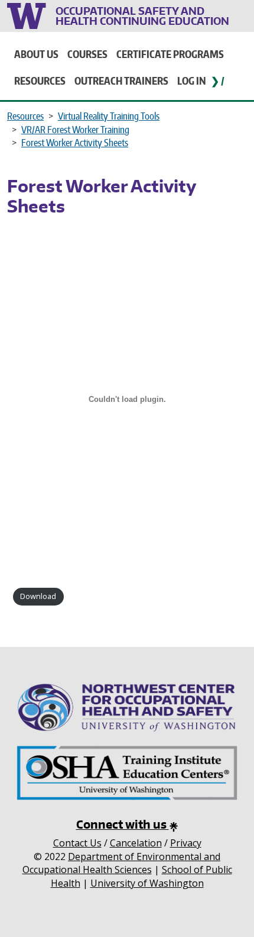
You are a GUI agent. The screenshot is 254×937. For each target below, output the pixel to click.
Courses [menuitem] (87, 53)
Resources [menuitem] (40, 80)
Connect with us (122, 824)
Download (38, 596)
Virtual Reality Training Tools (108, 116)
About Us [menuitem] (36, 53)
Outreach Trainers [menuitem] (121, 80)
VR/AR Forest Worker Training (75, 130)
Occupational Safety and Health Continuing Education (142, 15)
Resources (25, 116)
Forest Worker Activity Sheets (74, 143)
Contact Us (77, 842)
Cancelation (136, 842)
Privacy (185, 842)
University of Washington (28, 15)
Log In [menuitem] (191, 80)
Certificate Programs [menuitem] (170, 53)
